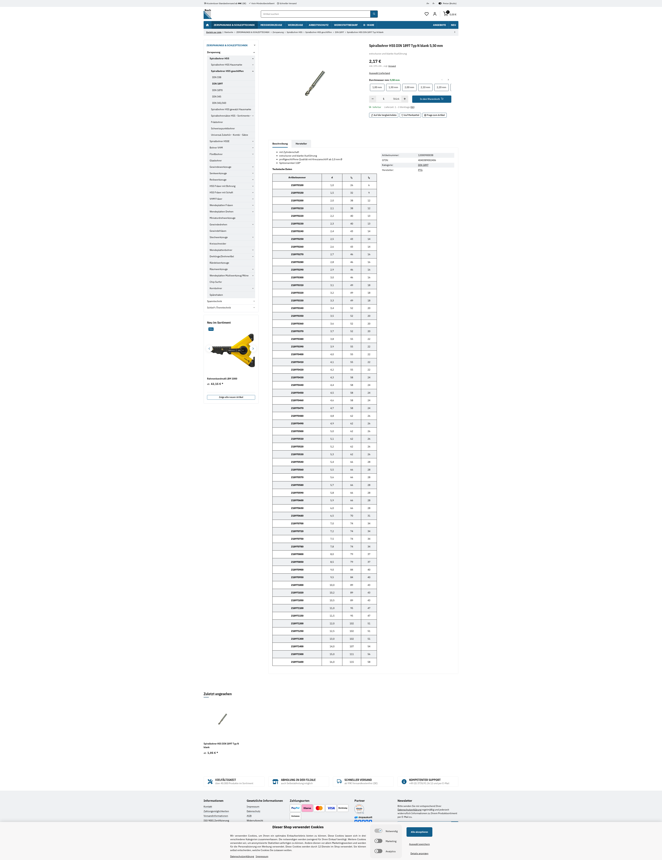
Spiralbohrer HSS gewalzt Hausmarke (231, 109)
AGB (249, 815)
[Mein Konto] (435, 14)
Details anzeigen (419, 853)
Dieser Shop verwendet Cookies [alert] (298, 827)
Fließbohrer (216, 154)
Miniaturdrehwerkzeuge (222, 217)
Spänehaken (216, 294)
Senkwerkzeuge (218, 173)
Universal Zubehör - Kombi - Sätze (229, 134)
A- (434, 3)
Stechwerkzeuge (219, 237)
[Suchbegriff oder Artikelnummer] (374, 14)
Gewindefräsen (218, 230)
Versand (392, 65)
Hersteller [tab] (301, 143)
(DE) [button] (412, 107)
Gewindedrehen (218, 224)
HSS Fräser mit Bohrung (222, 186)
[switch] (378, 831)
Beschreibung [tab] (280, 143)
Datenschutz (253, 811)
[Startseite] (207, 25)
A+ (428, 3)
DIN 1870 (217, 90)
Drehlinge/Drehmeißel (222, 256)
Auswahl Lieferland (379, 73)
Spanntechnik (214, 301)
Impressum (253, 806)
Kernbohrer (216, 288)
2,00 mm (411, 87)
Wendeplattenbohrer (221, 250)
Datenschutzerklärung (409, 809)
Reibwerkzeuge (218, 179)
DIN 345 (216, 96)
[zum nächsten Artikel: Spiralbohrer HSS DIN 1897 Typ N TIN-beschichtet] (454, 32)
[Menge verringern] (372, 99)
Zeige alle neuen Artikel (231, 397)
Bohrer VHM (216, 147)
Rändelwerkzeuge (219, 262)
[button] (427, 14)
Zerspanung (213, 52)
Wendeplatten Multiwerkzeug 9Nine (229, 275)
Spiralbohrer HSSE (219, 141)
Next (252, 348)
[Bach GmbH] (208, 14)
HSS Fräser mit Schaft (221, 192)
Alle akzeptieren (419, 832)
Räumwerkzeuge (219, 269)
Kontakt (208, 806)
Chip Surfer (216, 281)
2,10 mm (427, 87)
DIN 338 (216, 77)
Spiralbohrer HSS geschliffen (227, 71)
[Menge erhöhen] (404, 99)
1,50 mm (394, 87)
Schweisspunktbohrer (223, 128)
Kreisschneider (218, 243)
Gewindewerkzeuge (220, 166)
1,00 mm (378, 87)
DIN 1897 (423, 165)
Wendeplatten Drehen (221, 211)
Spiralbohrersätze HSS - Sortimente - (231, 115)
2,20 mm (443, 87)
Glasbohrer (216, 160)
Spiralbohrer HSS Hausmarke (226, 64)
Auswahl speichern (419, 844)
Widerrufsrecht (255, 820)
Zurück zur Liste (214, 32)
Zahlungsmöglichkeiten (216, 811)
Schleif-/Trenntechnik (219, 307)
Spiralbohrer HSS (219, 58)
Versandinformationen (216, 815)
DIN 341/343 (219, 102)
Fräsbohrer (217, 122)
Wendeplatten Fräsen (221, 205)
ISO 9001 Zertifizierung (216, 820)
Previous (209, 348)
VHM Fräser (216, 198)
